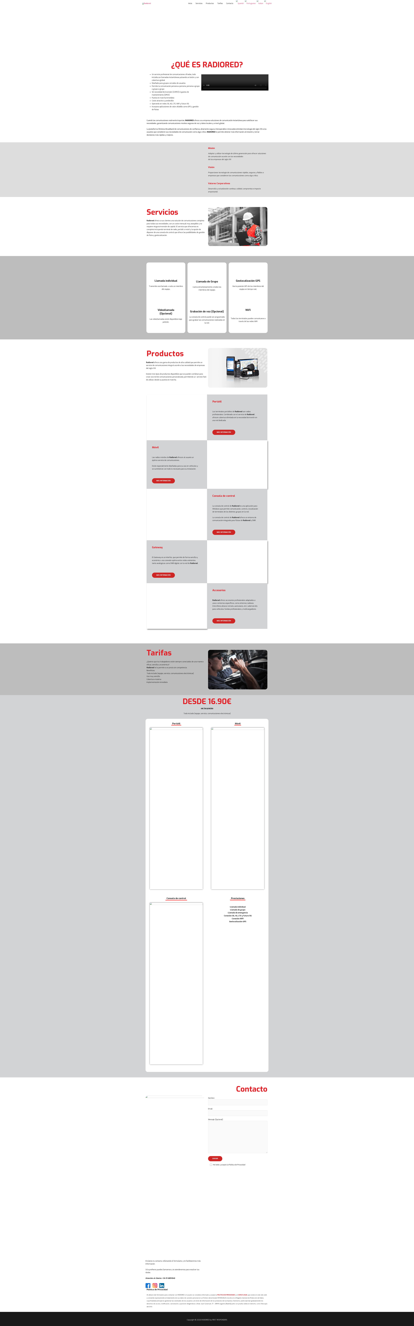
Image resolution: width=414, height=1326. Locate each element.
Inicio (190, 3)
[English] (268, 3)
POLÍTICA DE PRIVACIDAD (226, 1295)
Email (210, 1109)
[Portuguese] (250, 3)
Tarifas (220, 3)
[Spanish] (240, 3)
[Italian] (260, 3)
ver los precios (207, 708)
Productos (210, 3)
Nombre (211, 1098)
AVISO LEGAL (243, 1295)
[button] (223, 432)
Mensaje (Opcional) (215, 1119)
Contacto (229, 3)
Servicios (199, 3)
